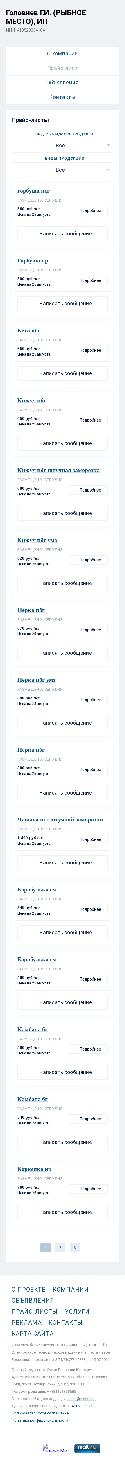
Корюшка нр (34, 1169)
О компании (62, 53)
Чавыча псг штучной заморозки (60, 819)
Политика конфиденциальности (40, 1420)
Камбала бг (32, 1029)
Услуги (77, 1311)
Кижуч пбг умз (37, 540)
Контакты (62, 97)
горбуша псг (33, 190)
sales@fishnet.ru (81, 1399)
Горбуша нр (32, 260)
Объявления (63, 82)
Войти (113, 8)
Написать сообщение (65, 234)
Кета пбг (28, 330)
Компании (71, 1289)
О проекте (29, 1289)
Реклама (27, 1322)
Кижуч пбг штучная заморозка (58, 470)
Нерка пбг (31, 610)
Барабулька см (37, 889)
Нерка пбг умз (36, 680)
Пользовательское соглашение (40, 1413)
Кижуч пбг (31, 400)
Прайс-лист (62, 68)
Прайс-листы (35, 1311)
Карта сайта (33, 1333)
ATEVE (77, 1406)
